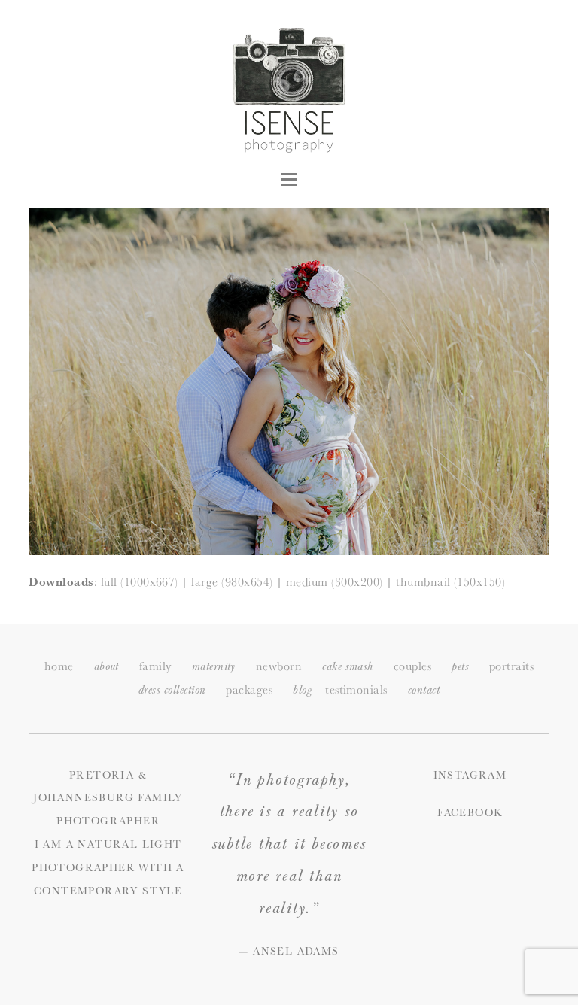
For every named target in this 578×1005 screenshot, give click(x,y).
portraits (511, 666)
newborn (279, 666)
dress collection (172, 690)
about (106, 667)
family (155, 666)
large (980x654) (231, 582)
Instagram (470, 775)
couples (412, 666)
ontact (424, 690)
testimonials (356, 689)
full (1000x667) (139, 582)
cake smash (347, 667)
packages (249, 689)
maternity (214, 667)
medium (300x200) (334, 582)
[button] (289, 179)
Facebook (469, 812)
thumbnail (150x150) (450, 582)
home (59, 666)
